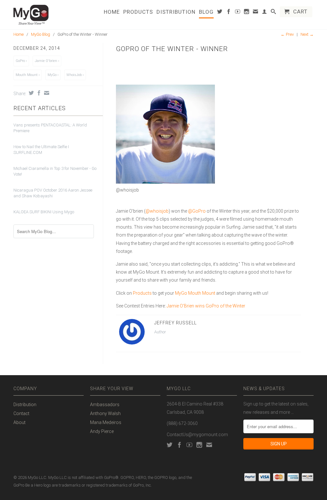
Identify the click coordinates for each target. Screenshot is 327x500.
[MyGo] (48, 15)
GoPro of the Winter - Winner (172, 49)
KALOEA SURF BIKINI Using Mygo (43, 211)
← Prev (287, 34)
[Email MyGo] (255, 13)
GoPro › (21, 61)
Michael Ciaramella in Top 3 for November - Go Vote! (54, 171)
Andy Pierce (102, 431)
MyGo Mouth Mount (195, 293)
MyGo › (53, 75)
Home (112, 12)
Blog (206, 12)
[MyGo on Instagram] (246, 13)
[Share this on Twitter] (30, 92)
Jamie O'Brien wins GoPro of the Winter (206, 305)
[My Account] (264, 13)
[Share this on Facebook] (38, 92)
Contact (21, 413)
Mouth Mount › (28, 75)
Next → (307, 34)
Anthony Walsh (105, 413)
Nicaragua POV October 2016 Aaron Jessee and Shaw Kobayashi (52, 193)
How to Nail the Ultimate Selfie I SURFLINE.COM (41, 149)
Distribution (175, 12)
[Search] (273, 13)
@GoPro (197, 211)
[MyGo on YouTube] (237, 13)
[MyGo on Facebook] (229, 13)
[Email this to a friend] (45, 92)
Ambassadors (104, 404)
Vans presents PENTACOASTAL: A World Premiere (50, 128)
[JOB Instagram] (116, 198)
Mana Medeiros (105, 422)
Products (138, 12)
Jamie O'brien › (47, 61)
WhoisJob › (75, 75)
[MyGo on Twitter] (220, 13)
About (19, 422)
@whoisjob (157, 211)
